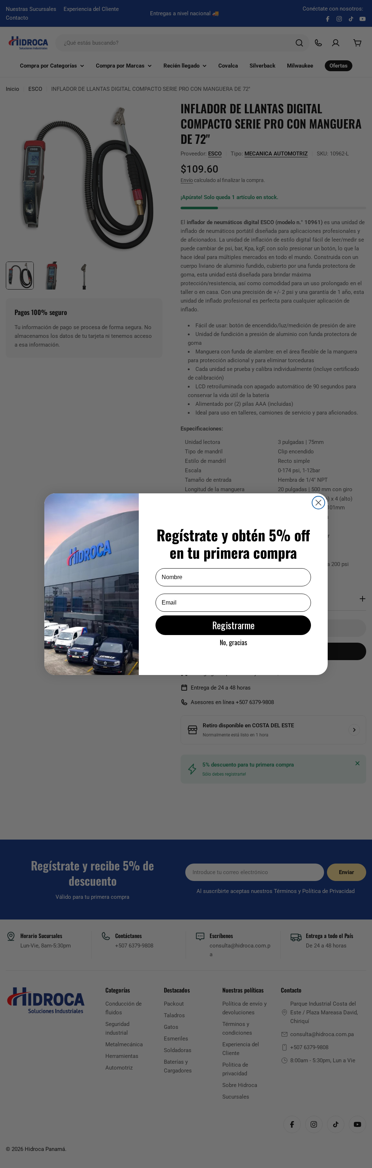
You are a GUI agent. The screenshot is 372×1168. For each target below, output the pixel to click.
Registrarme (233, 625)
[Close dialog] (318, 502)
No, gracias (233, 642)
